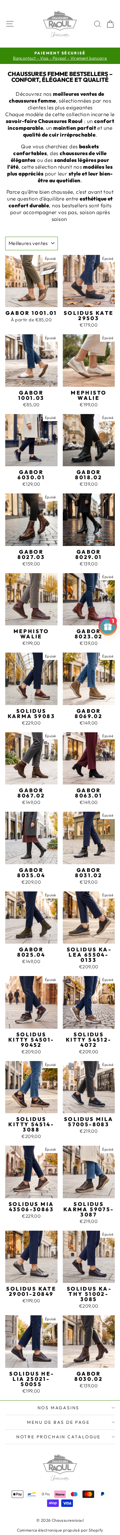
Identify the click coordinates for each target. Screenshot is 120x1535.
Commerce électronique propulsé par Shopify (60, 1530)
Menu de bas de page (58, 1422)
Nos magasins (59, 1407)
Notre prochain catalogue (58, 1437)
